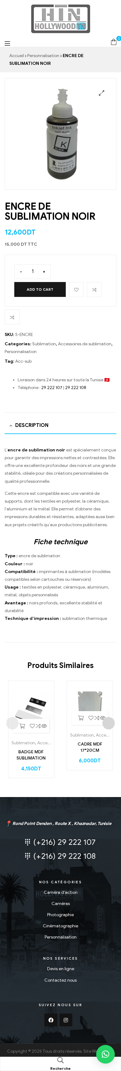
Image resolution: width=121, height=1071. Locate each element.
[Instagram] (66, 1020)
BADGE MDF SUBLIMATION (31, 755)
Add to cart (40, 289)
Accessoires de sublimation (84, 344)
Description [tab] (31, 425)
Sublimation (44, 344)
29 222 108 (75, 387)
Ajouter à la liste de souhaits (76, 289)
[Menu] (7, 43)
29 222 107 (51, 387)
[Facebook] (50, 1020)
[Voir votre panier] (113, 42)
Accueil (16, 55)
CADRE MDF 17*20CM (90, 747)
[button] (105, 1054)
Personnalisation (43, 55)
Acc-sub (23, 361)
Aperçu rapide (44, 726)
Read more (22, 726)
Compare (94, 289)
